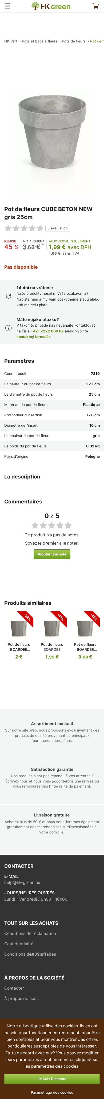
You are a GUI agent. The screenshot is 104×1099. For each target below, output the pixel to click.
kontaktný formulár (33, 337)
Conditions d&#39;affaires (30, 954)
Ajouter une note (52, 554)
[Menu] (7, 6)
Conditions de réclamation (30, 933)
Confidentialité (18, 943)
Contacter (14, 988)
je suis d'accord (52, 1079)
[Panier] (95, 6)
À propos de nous (21, 998)
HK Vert (33, 4)
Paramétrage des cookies (52, 1092)
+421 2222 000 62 (47, 331)
